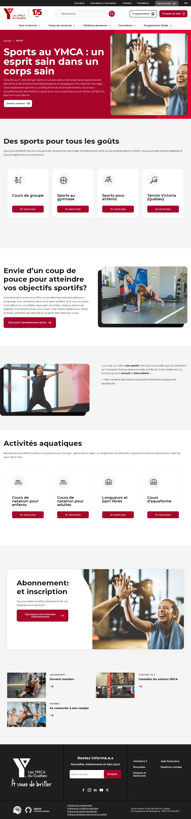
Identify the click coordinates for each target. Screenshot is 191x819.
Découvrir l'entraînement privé (27, 322)
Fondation (143, 3)
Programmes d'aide (156, 25)
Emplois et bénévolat (139, 774)
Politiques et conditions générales (82, 808)
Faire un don (164, 3)
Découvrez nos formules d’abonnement (40, 615)
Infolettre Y (140, 761)
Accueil (7, 41)
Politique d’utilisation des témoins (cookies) (87, 814)
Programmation (141, 13)
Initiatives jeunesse (95, 25)
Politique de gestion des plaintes (82, 811)
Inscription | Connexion (103, 3)
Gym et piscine (28, 25)
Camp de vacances (60, 25)
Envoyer (112, 774)
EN (185, 3)
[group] (28, 193)
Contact (126, 3)
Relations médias (171, 767)
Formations (125, 25)
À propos (79, 3)
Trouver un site (171, 13)
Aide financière (170, 761)
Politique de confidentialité (79, 805)
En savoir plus (28, 209)
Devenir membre (15, 103)
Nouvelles (139, 767)
